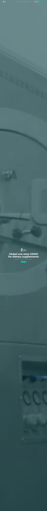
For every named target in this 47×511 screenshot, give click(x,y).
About (29, 1)
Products (20, 1)
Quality (27, 1)
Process (24, 1)
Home (17, 1)
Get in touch (41, 1)
